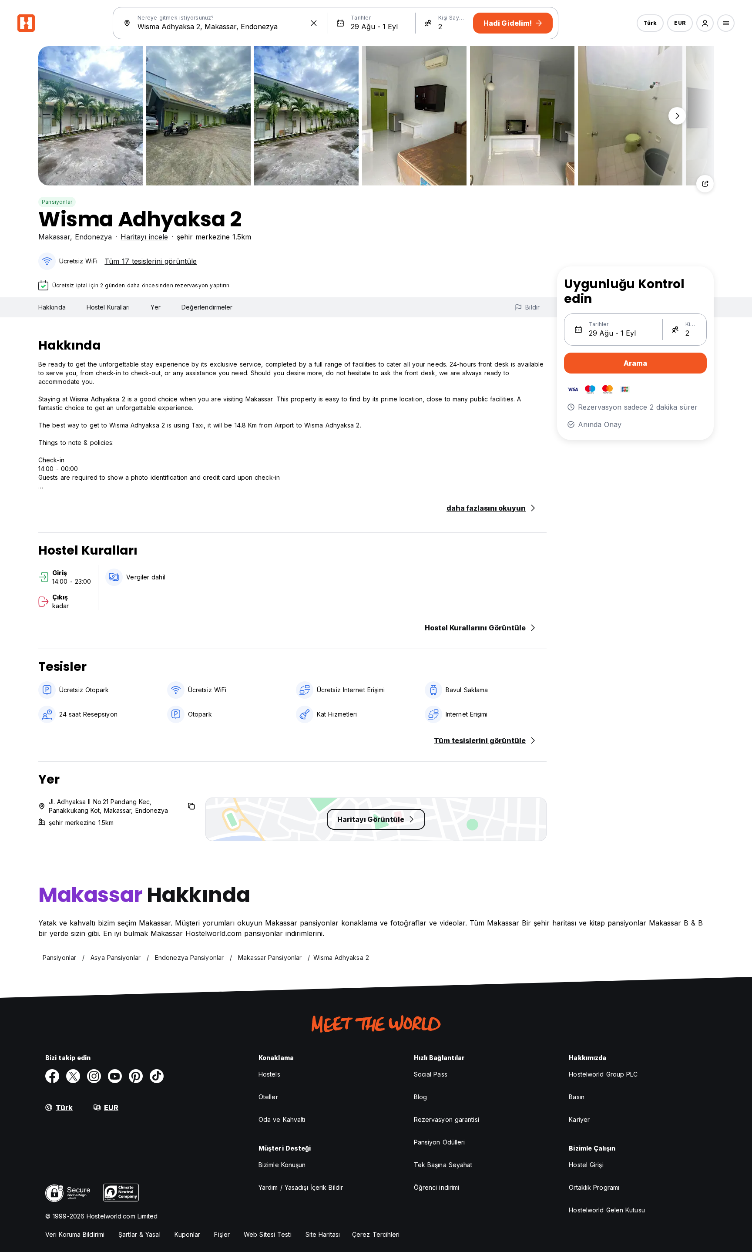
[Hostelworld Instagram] (94, 1076)
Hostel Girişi (586, 1164)
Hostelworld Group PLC (603, 1074)
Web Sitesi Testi (268, 1234)
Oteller (268, 1097)
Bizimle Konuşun (282, 1164)
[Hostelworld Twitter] (73, 1076)
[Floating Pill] (677, 116)
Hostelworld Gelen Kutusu (607, 1210)
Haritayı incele (144, 236)
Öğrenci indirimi (437, 1187)
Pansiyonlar (57, 202)
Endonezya (93, 236)
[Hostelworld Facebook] (52, 1076)
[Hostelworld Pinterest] (136, 1076)
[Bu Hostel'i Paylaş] (705, 183)
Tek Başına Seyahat (443, 1164)
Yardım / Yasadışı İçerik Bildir (300, 1187)
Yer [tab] (155, 307)
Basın (576, 1097)
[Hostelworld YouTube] (115, 1076)
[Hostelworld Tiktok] (157, 1076)
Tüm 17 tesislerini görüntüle (150, 261)
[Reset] (313, 23)
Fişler (222, 1234)
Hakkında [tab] (52, 307)
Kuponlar (188, 1234)
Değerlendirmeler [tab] (207, 307)
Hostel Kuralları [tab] (108, 307)
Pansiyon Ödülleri (439, 1142)
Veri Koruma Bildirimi (74, 1234)
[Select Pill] (705, 23)
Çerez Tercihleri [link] (376, 1234)
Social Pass (430, 1074)
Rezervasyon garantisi (446, 1119)
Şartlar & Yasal (139, 1234)
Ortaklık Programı (594, 1187)
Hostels (269, 1074)
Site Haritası (323, 1234)
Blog (420, 1097)
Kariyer (579, 1119)
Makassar (54, 236)
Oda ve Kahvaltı (282, 1119)
